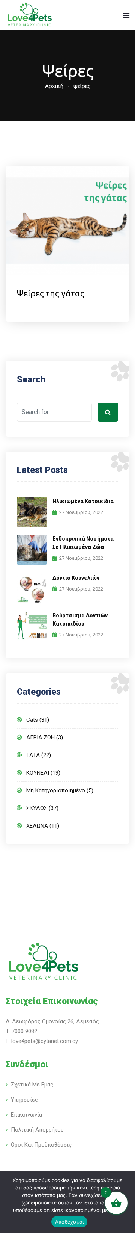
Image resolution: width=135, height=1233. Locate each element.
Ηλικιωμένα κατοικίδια (83, 501)
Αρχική (54, 86)
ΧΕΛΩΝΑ (37, 825)
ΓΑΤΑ (33, 755)
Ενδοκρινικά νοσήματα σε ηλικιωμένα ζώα (83, 543)
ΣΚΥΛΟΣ (36, 808)
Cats (32, 719)
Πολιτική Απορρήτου (37, 1129)
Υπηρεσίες (24, 1099)
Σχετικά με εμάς (32, 1084)
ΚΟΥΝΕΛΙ (37, 772)
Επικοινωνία (26, 1114)
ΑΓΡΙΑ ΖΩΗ (40, 737)
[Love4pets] (29, 15)
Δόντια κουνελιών (75, 578)
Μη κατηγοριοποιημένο (55, 790)
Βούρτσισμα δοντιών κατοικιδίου (80, 619)
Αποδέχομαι (69, 1222)
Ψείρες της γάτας (50, 293)
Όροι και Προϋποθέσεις (41, 1144)
